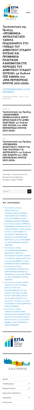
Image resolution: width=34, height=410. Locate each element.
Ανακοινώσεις (7, 98)
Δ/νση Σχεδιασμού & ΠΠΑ (10, 96)
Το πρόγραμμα (8, 384)
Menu (28, 12)
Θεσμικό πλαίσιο (9, 388)
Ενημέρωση (7, 398)
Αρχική (5, 379)
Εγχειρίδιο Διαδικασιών (12, 393)
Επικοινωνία (7, 402)
